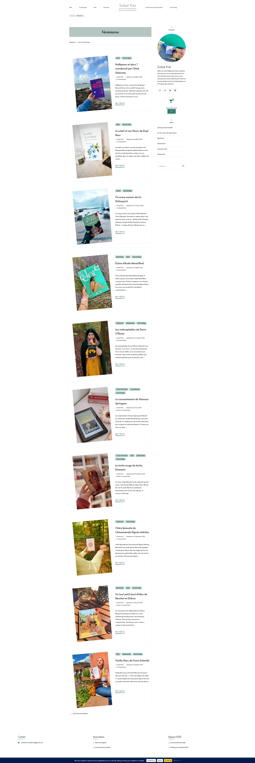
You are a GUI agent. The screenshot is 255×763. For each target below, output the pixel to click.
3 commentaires (121, 667)
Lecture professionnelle (165, 127)
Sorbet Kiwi (127, 5)
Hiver (70, 7)
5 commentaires (121, 539)
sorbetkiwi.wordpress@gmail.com (32, 742)
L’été (95, 7)
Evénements (161, 154)
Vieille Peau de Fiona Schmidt (132, 660)
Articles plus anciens (80, 713)
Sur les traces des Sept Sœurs (154, 7)
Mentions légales (100, 742)
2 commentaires (121, 142)
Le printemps (83, 7)
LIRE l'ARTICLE (120, 103)
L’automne (106, 7)
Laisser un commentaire (123, 410)
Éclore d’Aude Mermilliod (129, 263)
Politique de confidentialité (179, 747)
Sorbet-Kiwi (120, 77)
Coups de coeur (122, 389)
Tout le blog (173, 7)
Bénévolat (120, 257)
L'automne (120, 323)
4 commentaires (121, 79)
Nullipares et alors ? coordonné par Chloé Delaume (127, 68)
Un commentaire (121, 340)
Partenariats (130, 323)
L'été (118, 58)
